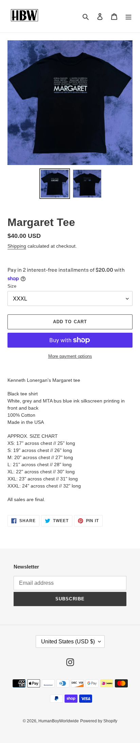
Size (11, 286)
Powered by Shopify (98, 721)
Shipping (16, 246)
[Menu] (128, 16)
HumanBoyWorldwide (58, 721)
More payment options (70, 356)
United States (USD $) (68, 641)
